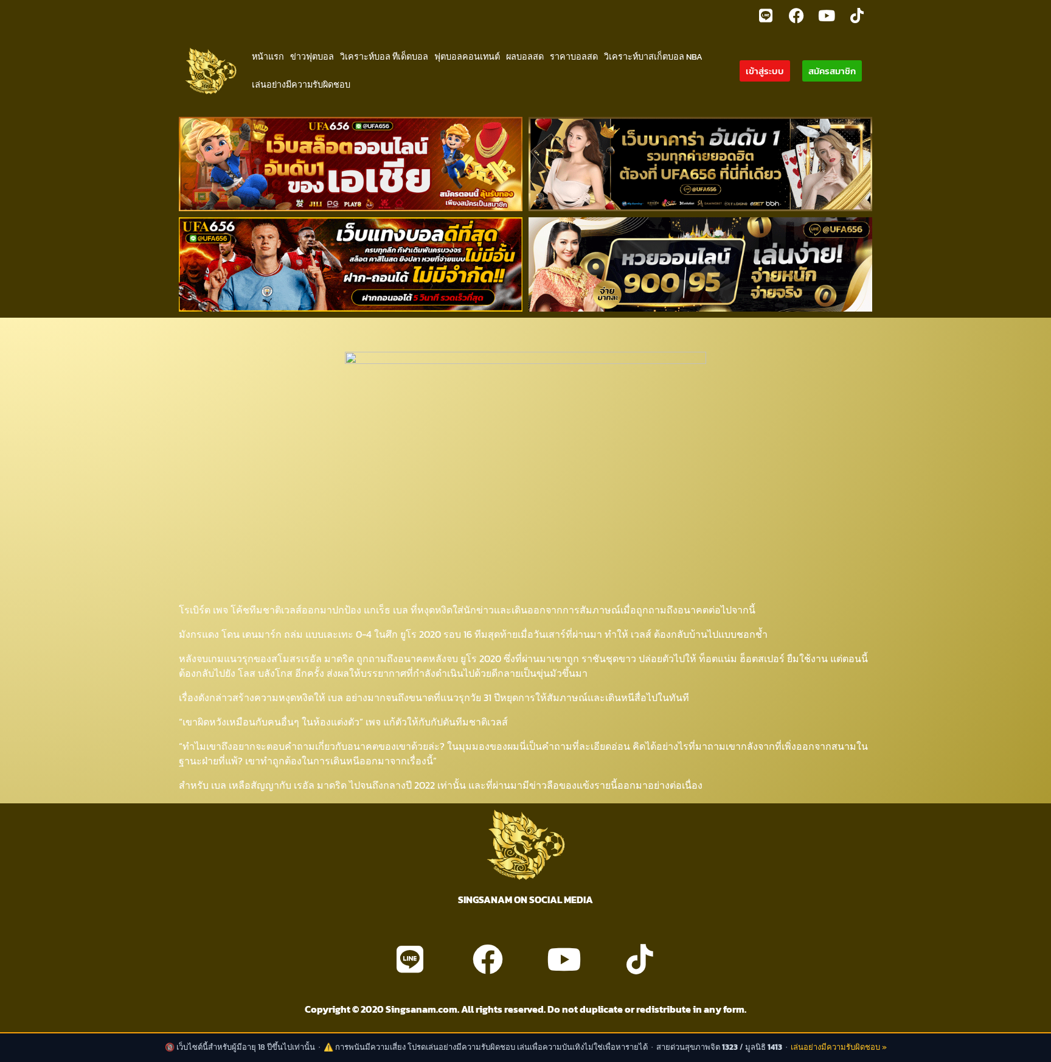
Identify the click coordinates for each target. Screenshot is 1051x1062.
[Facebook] (796, 15)
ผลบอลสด (525, 56)
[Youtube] (826, 15)
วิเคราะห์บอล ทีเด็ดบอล (384, 56)
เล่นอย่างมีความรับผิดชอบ (301, 84)
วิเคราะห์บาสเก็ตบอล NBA (653, 56)
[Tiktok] (857, 15)
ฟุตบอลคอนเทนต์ (467, 56)
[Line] (766, 15)
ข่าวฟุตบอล (312, 56)
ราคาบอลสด (574, 56)
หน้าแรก (268, 56)
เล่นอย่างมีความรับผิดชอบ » (839, 1047)
